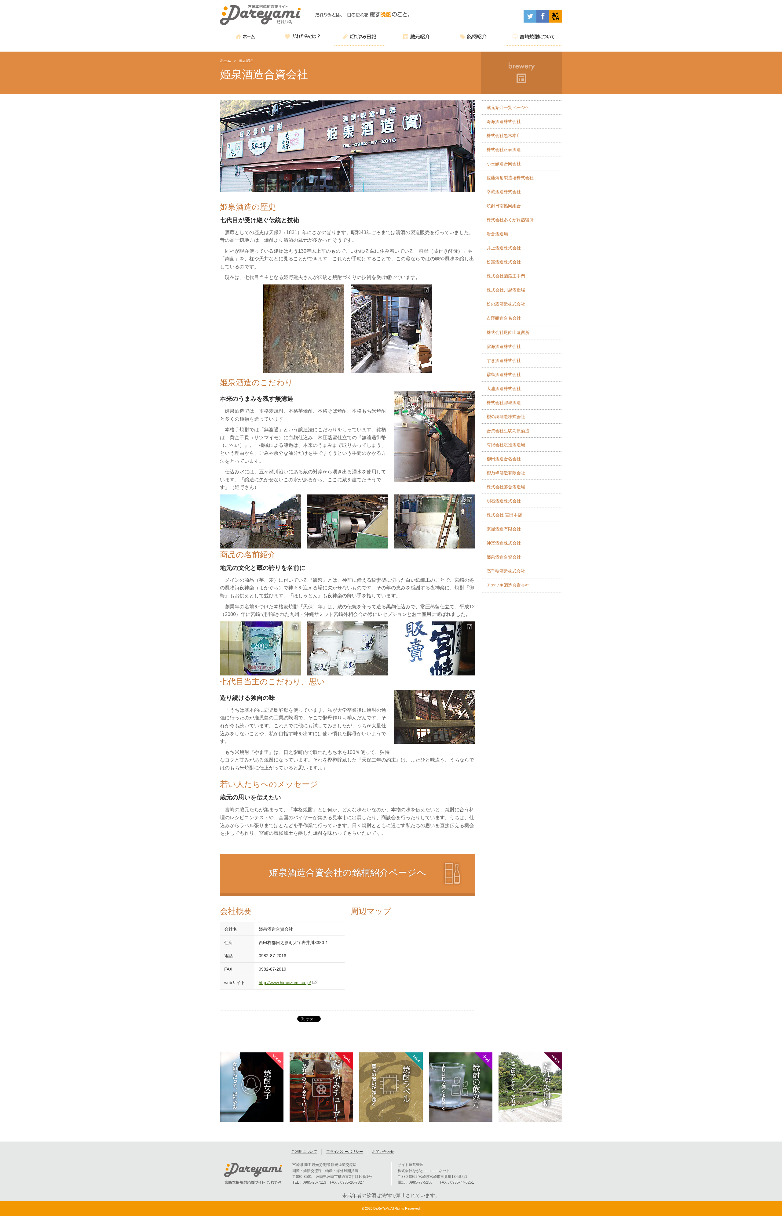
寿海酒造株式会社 (504, 121)
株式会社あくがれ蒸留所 (510, 219)
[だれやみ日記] (359, 37)
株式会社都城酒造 (504, 402)
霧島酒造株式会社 (504, 374)
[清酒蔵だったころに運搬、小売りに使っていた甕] (347, 648)
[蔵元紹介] (416, 37)
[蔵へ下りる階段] (392, 328)
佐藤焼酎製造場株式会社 (510, 177)
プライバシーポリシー (344, 1151)
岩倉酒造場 (497, 233)
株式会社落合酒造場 (506, 486)
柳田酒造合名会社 (504, 458)
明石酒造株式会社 (504, 500)
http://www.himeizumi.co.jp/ (285, 982)
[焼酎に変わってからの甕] (434, 648)
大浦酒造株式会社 (504, 388)
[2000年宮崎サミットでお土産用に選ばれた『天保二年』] (260, 648)
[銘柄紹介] (473, 37)
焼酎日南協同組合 (504, 205)
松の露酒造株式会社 (506, 304)
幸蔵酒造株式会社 (504, 191)
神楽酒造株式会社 (504, 543)
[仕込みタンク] (434, 521)
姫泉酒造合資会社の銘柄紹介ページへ (347, 872)
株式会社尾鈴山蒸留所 (508, 332)
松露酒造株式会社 (504, 261)
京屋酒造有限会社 (504, 529)
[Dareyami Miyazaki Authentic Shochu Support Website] (555, 21)
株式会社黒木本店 (504, 135)
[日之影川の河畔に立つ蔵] (260, 521)
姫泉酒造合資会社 (504, 557)
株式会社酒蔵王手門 (506, 275)
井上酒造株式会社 (504, 247)
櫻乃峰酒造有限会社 (506, 472)
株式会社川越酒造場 (506, 290)
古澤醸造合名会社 (504, 318)
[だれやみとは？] (302, 37)
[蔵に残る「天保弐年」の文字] (303, 328)
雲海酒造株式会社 (504, 346)
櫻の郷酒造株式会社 (506, 416)
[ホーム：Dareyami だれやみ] (260, 23)
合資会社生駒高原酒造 (508, 430)
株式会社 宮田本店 (504, 514)
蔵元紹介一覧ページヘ (508, 107)
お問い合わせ (383, 1151)
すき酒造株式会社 (504, 360)
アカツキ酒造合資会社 (508, 585)
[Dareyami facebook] (542, 21)
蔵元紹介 (246, 60)
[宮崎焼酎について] (533, 37)
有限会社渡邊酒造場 (506, 444)
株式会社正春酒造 (504, 149)
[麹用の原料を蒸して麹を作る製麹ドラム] (347, 521)
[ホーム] (245, 37)
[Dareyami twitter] (530, 21)
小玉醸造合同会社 (504, 163)
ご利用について (304, 1151)
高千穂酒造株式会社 (506, 571)
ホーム (225, 60)
